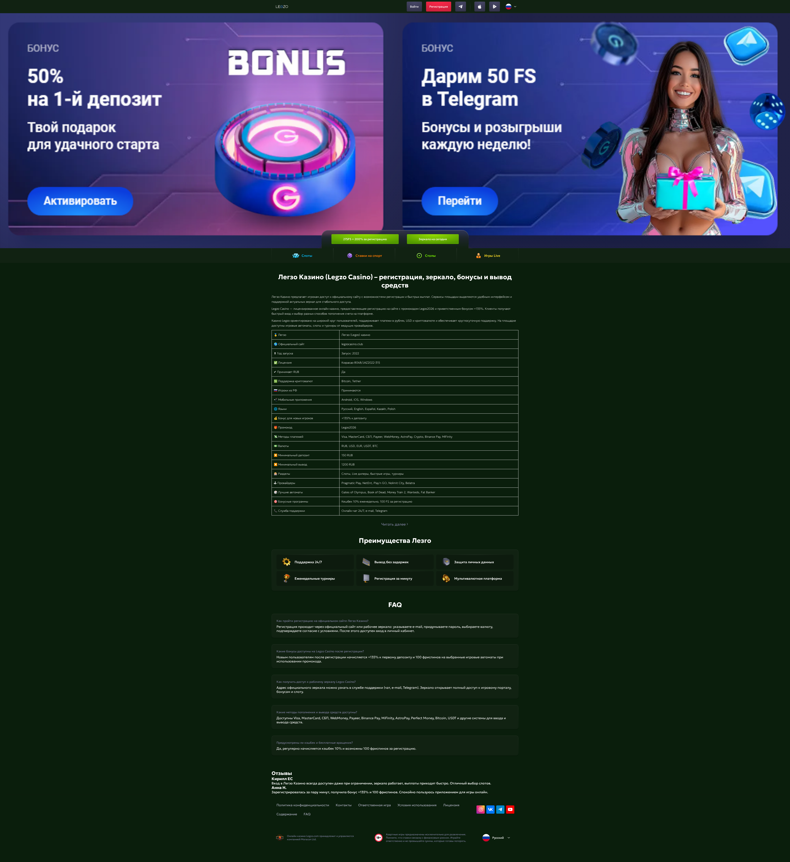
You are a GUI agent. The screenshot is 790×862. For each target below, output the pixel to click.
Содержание (286, 814)
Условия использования (417, 805)
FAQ (307, 814)
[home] (282, 6)
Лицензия (451, 805)
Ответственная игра (374, 805)
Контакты (344, 805)
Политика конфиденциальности (302, 805)
